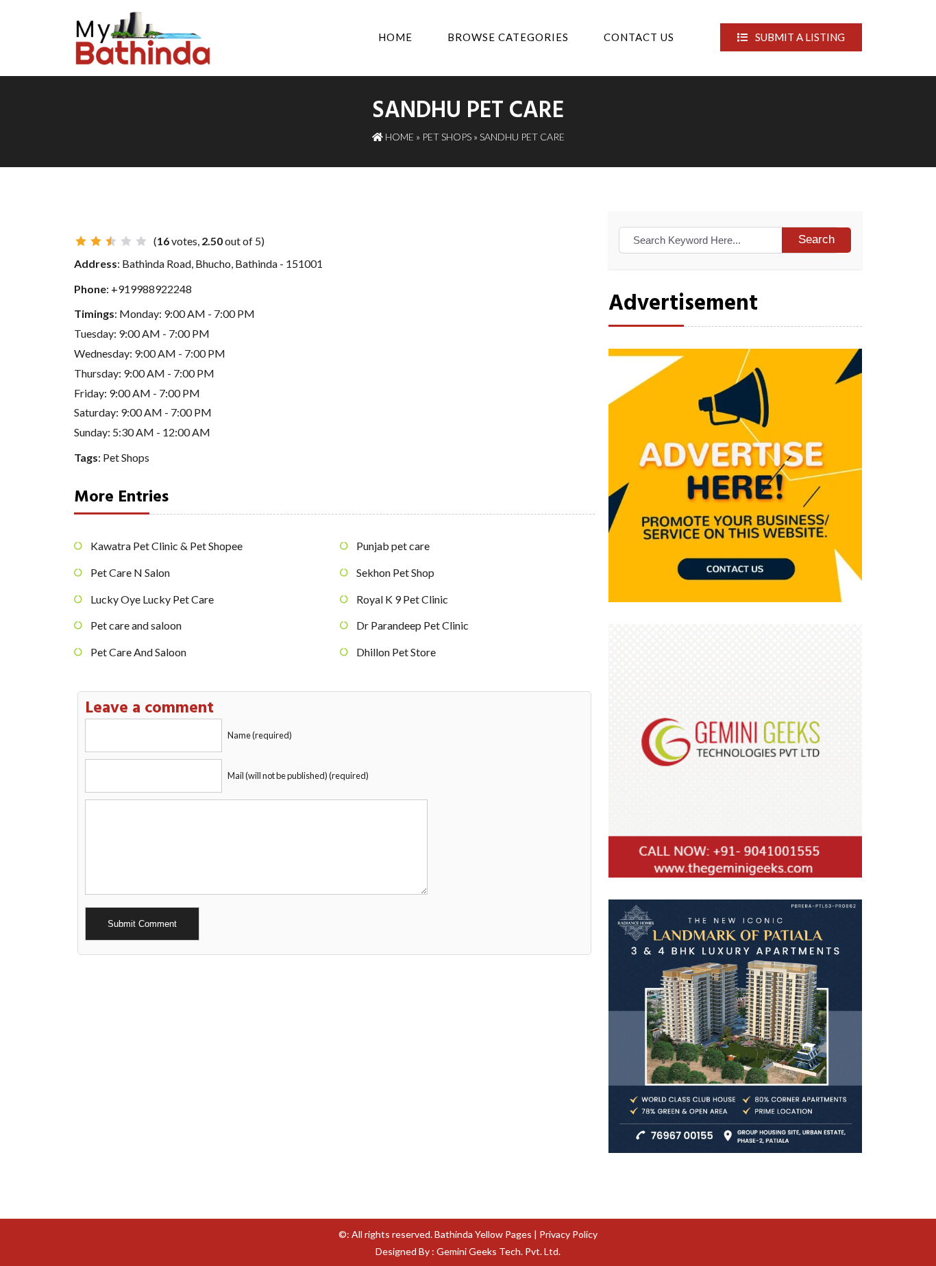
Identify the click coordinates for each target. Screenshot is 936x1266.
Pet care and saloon (136, 625)
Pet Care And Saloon (138, 651)
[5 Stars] (141, 241)
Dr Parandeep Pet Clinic (412, 625)
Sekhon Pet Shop (395, 572)
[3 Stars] (111, 241)
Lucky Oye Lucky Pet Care (152, 599)
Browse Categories (508, 37)
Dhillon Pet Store (396, 651)
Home (395, 37)
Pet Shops (446, 136)
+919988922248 (151, 288)
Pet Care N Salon (130, 572)
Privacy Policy (568, 1234)
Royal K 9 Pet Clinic (402, 599)
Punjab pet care (393, 545)
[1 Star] (81, 241)
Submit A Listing (799, 37)
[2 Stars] (96, 241)
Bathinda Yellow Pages (483, 1234)
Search (816, 239)
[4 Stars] (126, 241)
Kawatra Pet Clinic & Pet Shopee (166, 545)
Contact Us (639, 37)
